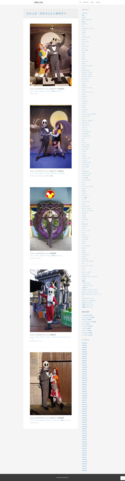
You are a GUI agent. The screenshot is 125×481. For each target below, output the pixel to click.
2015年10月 (84, 395)
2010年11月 (84, 459)
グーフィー (84, 96)
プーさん (84, 217)
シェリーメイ (85, 101)
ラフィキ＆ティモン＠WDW (88, 317)
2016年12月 (84, 378)
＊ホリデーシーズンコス (56, 337)
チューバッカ (85, 149)
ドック (83, 169)
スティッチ (84, 127)
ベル (83, 221)
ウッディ (84, 43)
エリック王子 (85, 50)
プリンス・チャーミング (87, 210)
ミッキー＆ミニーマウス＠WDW (89, 321)
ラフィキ (84, 256)
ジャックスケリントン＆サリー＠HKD (47, 89)
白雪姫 (83, 281)
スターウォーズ (85, 122)
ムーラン (84, 241)
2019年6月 (84, 347)
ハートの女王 (85, 177)
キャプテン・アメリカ (87, 72)
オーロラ (84, 59)
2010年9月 (84, 463)
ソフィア (84, 138)
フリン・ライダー (86, 202)
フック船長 (84, 197)
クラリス (84, 83)
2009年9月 (84, 470)
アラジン (84, 30)
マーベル (84, 234)
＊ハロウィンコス (55, 420)
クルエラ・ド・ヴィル (87, 87)
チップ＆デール (85, 147)
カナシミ (84, 63)
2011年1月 (84, 457)
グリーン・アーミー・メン (88, 92)
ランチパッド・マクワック (88, 261)
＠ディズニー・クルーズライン (58, 173)
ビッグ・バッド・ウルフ (87, 186)
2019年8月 (84, 345)
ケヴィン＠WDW (85, 324)
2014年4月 (84, 413)
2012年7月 (84, 431)
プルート (84, 215)
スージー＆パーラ (86, 136)
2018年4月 (84, 362)
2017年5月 (84, 373)
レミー (83, 270)
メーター (84, 248)
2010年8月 (84, 466)
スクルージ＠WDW (86, 328)
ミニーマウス (85, 239)
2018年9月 (84, 356)
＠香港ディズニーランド (56, 91)
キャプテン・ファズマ (87, 74)
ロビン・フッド (85, 274)
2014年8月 (84, 409)
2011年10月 (84, 444)
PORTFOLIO (86, 2)
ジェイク (84, 105)
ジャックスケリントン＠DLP (43, 335)
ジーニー (84, 118)
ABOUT (92, 2)
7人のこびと (85, 13)
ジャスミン (84, 111)
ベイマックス (85, 219)
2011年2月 (84, 455)
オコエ (83, 54)
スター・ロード (85, 125)
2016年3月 (84, 391)
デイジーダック (85, 164)
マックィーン (85, 226)
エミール (84, 48)
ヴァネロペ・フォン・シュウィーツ (90, 276)
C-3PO (83, 17)
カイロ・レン (85, 61)
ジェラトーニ (85, 109)
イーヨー (84, 39)
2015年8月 (84, 398)
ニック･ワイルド (85, 175)
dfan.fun (38, 2)
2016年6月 (84, 384)
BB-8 (83, 15)
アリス (83, 35)
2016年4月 (84, 389)
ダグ (83, 140)
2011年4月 (84, 453)
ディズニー (48, 91)
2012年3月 (84, 435)
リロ (83, 263)
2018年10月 (84, 354)
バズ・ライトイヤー (86, 180)
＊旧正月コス (85, 287)
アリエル (84, 32)
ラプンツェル (85, 259)
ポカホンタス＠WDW (86, 319)
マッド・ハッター (86, 230)
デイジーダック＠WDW (87, 332)
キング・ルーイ (85, 79)
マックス (84, 228)
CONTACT (98, 2)
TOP (80, 2)
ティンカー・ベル (86, 158)
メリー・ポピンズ (86, 245)
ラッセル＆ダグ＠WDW (87, 315)
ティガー (84, 153)
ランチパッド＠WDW (86, 330)
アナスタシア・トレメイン (88, 28)
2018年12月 (84, 351)
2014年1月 (84, 417)
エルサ (83, 52)
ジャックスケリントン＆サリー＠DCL (47, 171)
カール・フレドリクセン (87, 65)
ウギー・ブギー (85, 41)
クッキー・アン (85, 81)
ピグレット (84, 193)
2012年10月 (84, 426)
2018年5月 (84, 360)
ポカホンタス (85, 224)
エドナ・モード (85, 46)
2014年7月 (84, 411)
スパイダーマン (85, 133)
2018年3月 (84, 365)
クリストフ (84, 85)
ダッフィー (84, 142)
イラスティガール (86, 37)
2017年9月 (84, 369)
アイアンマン (85, 24)
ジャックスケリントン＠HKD (43, 253)
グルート (84, 94)
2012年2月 (84, 437)
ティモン (84, 155)
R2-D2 (83, 21)
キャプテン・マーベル (87, 76)
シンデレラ (84, 103)
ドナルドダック (85, 171)
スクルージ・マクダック (87, 120)
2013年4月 (84, 422)
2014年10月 (84, 406)
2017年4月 (84, 376)
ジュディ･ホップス (86, 116)
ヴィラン (84, 278)
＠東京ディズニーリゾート (88, 305)
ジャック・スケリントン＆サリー (37, 91)
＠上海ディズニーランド (87, 302)
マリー (83, 232)
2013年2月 (84, 424)
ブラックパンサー (86, 206)
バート (83, 184)
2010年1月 (84, 468)
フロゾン (84, 204)
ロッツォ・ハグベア (86, 272)
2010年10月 (84, 461)
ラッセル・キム (85, 254)
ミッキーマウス (85, 237)
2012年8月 (84, 428)
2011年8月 (84, 448)
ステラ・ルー (85, 129)
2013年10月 (84, 420)
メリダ (83, 243)
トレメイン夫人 (85, 166)
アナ (83, 26)
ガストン (84, 68)
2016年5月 (84, 387)
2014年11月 (84, 404)
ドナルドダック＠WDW (87, 326)
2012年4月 (84, 433)
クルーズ (84, 90)
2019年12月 (84, 343)
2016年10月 (84, 380)
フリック (84, 199)
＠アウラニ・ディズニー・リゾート (90, 289)
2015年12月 (84, 393)
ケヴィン (84, 98)
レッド (83, 267)
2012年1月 (84, 439)
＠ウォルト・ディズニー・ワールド (90, 292)
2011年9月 (84, 446)
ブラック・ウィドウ (86, 208)
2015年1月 (84, 402)
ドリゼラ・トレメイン (87, 173)
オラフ (83, 57)
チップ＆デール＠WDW (87, 335)
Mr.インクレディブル (86, 19)
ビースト (84, 188)
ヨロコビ (84, 252)
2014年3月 (84, 415)
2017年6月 (84, 371)
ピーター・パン (85, 195)
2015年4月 (84, 400)
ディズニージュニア (86, 162)
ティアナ (84, 151)
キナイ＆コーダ (85, 70)
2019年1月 (84, 349)
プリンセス (84, 213)
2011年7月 (84, 450)
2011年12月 (84, 442)
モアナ (83, 250)
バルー (83, 182)
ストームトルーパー (86, 131)
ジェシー (84, 107)
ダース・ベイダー (86, 144)
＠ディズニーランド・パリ (88, 298)
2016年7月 (84, 382)
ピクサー (84, 191)
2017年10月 (84, 367)
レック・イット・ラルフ (87, 265)
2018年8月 (84, 358)
